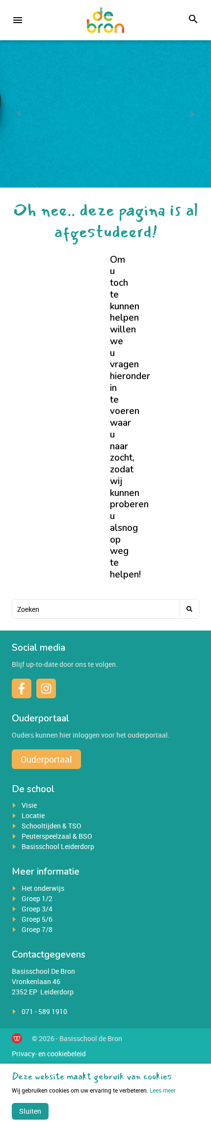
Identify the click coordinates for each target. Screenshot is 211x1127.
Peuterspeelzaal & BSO (57, 836)
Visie (29, 805)
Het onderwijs (43, 888)
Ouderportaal (46, 759)
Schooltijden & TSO (51, 825)
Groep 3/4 (37, 908)
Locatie (33, 815)
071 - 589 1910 (44, 1011)
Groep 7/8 (37, 929)
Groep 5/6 (37, 919)
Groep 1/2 (37, 898)
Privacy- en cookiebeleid (49, 1053)
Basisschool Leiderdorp (58, 846)
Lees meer (163, 1090)
